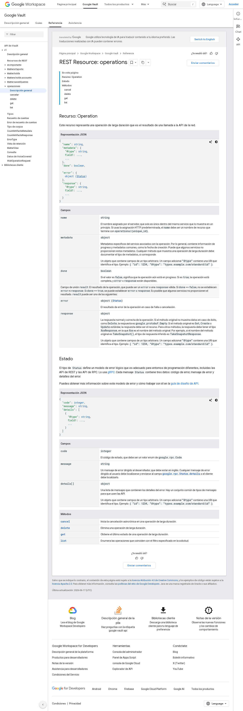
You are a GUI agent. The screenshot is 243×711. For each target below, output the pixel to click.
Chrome (112, 689)
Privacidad (75, 703)
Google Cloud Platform (154, 689)
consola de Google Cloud (126, 663)
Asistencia (74, 22)
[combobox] (178, 4)
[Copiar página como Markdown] (143, 62)
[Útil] (211, 53)
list (63, 540)
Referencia (55, 22)
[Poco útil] (216, 53)
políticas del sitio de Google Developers (138, 583)
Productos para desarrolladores (70, 657)
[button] (23, 50)
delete (65, 528)
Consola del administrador (127, 651)
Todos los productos (116, 4)
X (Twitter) (179, 663)
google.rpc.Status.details (181, 473)
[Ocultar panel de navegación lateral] (42, 704)
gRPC (111, 372)
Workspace (35, 4)
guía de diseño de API (184, 383)
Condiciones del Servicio (65, 674)
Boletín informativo (183, 657)
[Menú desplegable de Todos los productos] (133, 4)
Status (81, 176)
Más (143, 4)
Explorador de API (123, 669)
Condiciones (59, 703)
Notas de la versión (62, 663)
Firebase (129, 689)
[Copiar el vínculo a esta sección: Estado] (76, 359)
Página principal (66, 4)
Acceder (234, 4)
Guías (38, 22)
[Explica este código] (210, 142)
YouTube (178, 669)
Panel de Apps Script (124, 657)
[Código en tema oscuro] (216, 142)
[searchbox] (24, 34)
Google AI (179, 689)
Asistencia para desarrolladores (70, 669)
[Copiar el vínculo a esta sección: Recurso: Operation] (100, 116)
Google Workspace (90, 53)
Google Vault (90, 4)
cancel (65, 521)
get (63, 534)
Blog (175, 651)
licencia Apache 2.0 (62, 583)
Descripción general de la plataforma (72, 651)
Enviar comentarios (203, 62)
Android (96, 689)
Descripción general (16, 22)
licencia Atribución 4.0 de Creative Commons (155, 580)
